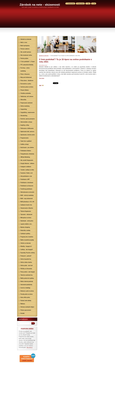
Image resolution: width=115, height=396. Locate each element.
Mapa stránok (81, 3)
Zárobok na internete (43, 55)
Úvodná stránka (71, 3)
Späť (40, 85)
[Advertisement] (57, 23)
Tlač (94, 3)
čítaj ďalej (41, 78)
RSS (88, 3)
